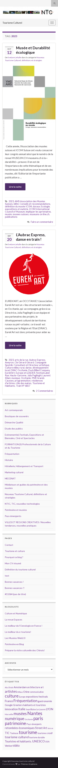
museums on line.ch (39, 214)
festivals (43, 696)
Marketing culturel (14, 472)
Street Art (41, 728)
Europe (22, 696)
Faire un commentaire (42, 221)
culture (12, 696)
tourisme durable (37, 737)
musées (20, 713)
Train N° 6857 (23, 385)
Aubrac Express (37, 359)
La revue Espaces (13, 619)
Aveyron (9, 362)
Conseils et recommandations (35, 203)
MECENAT (10, 478)
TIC (7, 733)
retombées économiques (20, 728)
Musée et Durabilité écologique (33, 50)
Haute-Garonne (18, 375)
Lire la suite (15, 186)
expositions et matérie (16, 209)
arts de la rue (21, 359)
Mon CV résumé (13, 563)
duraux (36, 206)
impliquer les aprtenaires (38, 211)
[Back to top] (51, 761)
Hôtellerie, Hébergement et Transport (24, 466)
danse (28, 367)
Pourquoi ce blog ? (14, 557)
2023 (11, 201)
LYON (49, 709)
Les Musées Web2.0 (15, 638)
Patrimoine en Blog (14, 644)
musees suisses (21, 214)
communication (37, 692)
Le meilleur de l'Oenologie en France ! (23, 625)
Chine (26, 691)
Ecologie (45, 206)
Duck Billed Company (39, 370)
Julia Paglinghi (34, 375)
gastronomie (45, 701)
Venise (8, 745)
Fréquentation (12, 453)
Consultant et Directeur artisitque (31, 365)
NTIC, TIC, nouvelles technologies (22, 503)
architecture (33, 687)
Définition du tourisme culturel (20, 569)
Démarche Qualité (14, 422)
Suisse (50, 728)
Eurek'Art (10, 372)
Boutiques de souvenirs (17, 416)
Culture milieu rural (14, 367)
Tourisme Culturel (12, 22)
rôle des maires (23, 383)
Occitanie (26, 378)
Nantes (34, 713)
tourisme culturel (17, 737)
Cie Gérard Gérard (24, 362)
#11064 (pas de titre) (15, 594)
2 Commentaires (44, 390)
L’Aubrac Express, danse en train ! (30, 237)
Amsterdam (20, 687)
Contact (9, 544)
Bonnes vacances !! (14, 588)
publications (11, 216)
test (7, 575)
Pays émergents (13, 516)
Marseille (9, 714)
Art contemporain (14, 410)
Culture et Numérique (16, 613)
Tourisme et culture (15, 551)
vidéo (16, 745)
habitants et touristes (34, 705)
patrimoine (15, 723)
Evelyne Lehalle (14, 57)
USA (47, 741)
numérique (14, 718)
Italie (21, 709)
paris (38, 718)
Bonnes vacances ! (14, 581)
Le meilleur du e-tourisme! (18, 631)
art (42, 687)
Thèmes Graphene (29, 764)
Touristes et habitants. (18, 741)
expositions (32, 696)
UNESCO (38, 741)
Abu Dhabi (9, 687)
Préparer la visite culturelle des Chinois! (25, 650)
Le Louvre (40, 709)
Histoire (9, 460)
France (9, 701)
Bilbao (20, 692)
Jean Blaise (31, 709)
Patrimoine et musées (16, 509)
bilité (16, 203)
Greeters (18, 705)
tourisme (28, 732)
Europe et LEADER (25, 372)
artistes (11, 691)
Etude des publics (14, 428)
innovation (11, 709)
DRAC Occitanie (19, 370)
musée (8, 214)
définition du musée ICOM (18, 206)
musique (15, 378)
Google (9, 705)
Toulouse (14, 733)
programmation (23, 380)
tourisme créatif (45, 733)
